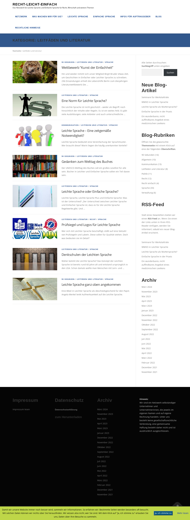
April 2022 (147, 353)
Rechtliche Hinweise (28, 28)
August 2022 (148, 334)
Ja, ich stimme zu (163, 513)
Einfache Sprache (104, 16)
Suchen (170, 72)
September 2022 (150, 329)
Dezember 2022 (149, 315)
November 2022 (149, 320)
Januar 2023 (147, 310)
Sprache (109, 62)
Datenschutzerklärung (66, 409)
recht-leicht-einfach (35, 4)
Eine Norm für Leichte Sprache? (84, 100)
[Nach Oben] (177, 506)
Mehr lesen (183, 513)
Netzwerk (21, 16)
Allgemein (147, 159)
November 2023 (149, 291)
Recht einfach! (149, 183)
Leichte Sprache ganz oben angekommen (91, 284)
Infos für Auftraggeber (135, 16)
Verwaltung (147, 192)
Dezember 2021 (149, 367)
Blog (159, 16)
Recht (93, 219)
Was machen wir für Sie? (47, 16)
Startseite (17, 51)
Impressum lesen (21, 409)
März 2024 (147, 286)
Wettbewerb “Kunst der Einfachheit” (87, 67)
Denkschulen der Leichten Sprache (87, 254)
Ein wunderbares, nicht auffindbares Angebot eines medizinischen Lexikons (155, 120)
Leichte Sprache (78, 16)
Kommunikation (70, 125)
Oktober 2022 (148, 324)
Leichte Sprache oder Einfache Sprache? (90, 191)
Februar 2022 (148, 362)
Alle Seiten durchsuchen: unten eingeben (156, 64)
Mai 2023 (146, 296)
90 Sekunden (68, 62)
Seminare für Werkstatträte (155, 97)
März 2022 (147, 357)
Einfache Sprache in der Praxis (157, 111)
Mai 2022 (146, 348)
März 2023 (147, 305)
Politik (145, 173)
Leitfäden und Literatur (90, 62)
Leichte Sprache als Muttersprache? (159, 106)
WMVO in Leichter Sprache (155, 102)
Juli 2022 (146, 339)
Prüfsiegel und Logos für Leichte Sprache (91, 224)
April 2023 (147, 301)
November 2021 (149, 372)
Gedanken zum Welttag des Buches (87, 161)
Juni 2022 (146, 343)
